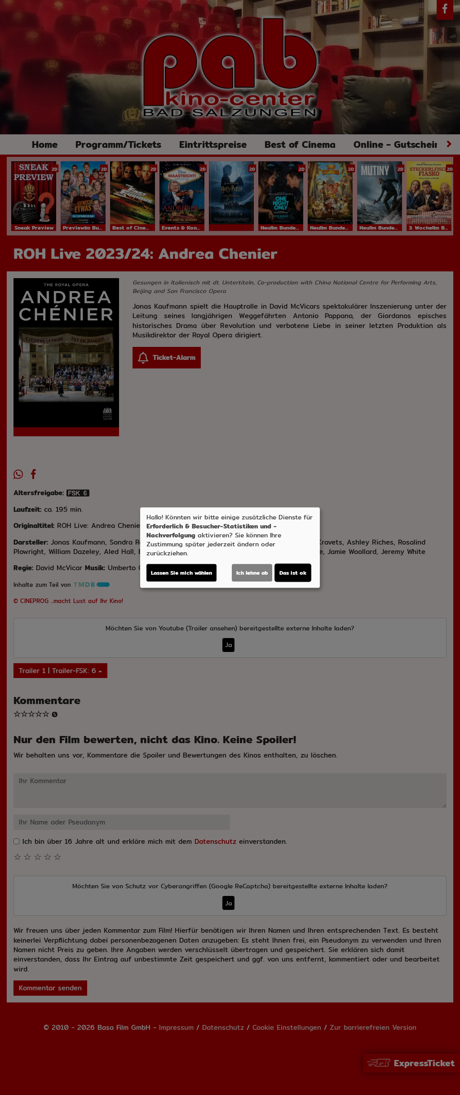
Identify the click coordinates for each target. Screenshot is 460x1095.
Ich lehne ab (252, 572)
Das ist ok (292, 572)
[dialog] (230, 547)
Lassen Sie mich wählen (181, 572)
